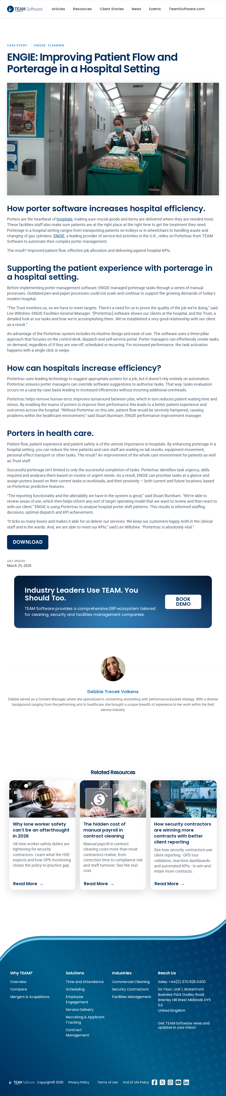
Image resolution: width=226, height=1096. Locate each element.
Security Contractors (130, 989)
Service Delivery (80, 1009)
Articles (58, 8)
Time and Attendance (85, 981)
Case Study (17, 45)
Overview (18, 981)
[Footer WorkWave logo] (21, 1082)
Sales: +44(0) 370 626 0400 (182, 981)
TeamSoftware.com (187, 8)
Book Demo (183, 601)
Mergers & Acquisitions (29, 996)
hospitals (64, 219)
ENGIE (58, 236)
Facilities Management (131, 996)
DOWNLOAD (28, 542)
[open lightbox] (113, 139)
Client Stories (112, 8)
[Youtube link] (178, 1082)
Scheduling (75, 989)
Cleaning (56, 45)
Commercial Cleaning (131, 981)
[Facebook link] (154, 1082)
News (136, 8)
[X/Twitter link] (162, 1082)
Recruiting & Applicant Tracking (85, 1020)
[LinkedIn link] (186, 1082)
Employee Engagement (77, 999)
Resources (82, 8)
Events (155, 8)
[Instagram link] (170, 1082)
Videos (40, 45)
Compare (18, 989)
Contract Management (77, 1032)
